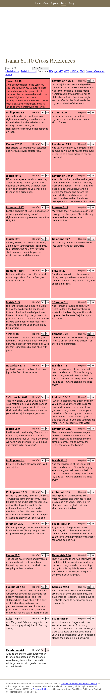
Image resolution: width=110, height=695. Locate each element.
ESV (81, 71)
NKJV (66, 71)
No (93, 80)
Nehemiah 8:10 (61, 555)
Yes (88, 80)
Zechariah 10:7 (61, 492)
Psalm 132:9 (59, 112)
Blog (71, 3)
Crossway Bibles (40, 689)
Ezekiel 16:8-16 (61, 397)
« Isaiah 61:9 (12, 71)
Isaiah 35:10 (59, 460)
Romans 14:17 (15, 207)
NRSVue (74, 71)
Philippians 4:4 (15, 460)
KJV (55, 71)
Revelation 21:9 (61, 428)
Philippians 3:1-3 (16, 492)
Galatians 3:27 (61, 239)
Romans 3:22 (60, 334)
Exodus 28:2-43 (15, 587)
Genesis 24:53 (60, 587)
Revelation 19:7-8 (62, 81)
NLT (60, 71)
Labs (63, 3)
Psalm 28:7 (12, 555)
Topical (54, 3)
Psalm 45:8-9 (60, 618)
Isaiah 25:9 (13, 428)
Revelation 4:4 (15, 650)
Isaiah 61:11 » (28, 71)
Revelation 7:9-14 (62, 175)
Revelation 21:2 (61, 144)
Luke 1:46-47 (14, 618)
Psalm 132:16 (14, 144)
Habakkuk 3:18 (15, 365)
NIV (51, 71)
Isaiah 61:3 (13, 302)
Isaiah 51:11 (59, 365)
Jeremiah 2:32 (14, 523)
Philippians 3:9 (15, 112)
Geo (45, 3)
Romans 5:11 (60, 207)
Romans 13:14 (15, 270)
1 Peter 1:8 (12, 334)
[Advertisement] (55, 32)
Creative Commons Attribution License (79, 683)
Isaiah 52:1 (13, 239)
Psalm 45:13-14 (61, 523)
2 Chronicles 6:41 (16, 397)
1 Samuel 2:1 (60, 302)
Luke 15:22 (58, 270)
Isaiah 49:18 (13, 175)
